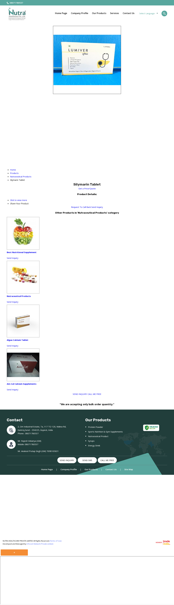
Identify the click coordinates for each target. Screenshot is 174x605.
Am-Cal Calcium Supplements (21, 383)
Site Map (128, 469)
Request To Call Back (81, 207)
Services (114, 13)
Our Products (99, 13)
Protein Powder (95, 427)
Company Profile (79, 13)
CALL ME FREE (94, 394)
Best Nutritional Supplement (21, 252)
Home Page (61, 13)
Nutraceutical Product (98, 436)
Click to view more (18, 200)
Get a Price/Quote (87, 188)
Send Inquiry (97, 207)
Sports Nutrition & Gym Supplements (105, 431)
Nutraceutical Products (19, 296)
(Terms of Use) (55, 541)
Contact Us (128, 13)
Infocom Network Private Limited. (40, 544)
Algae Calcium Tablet (17, 340)
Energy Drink (94, 445)
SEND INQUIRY (80, 394)
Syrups (91, 441)
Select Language (147, 13)
